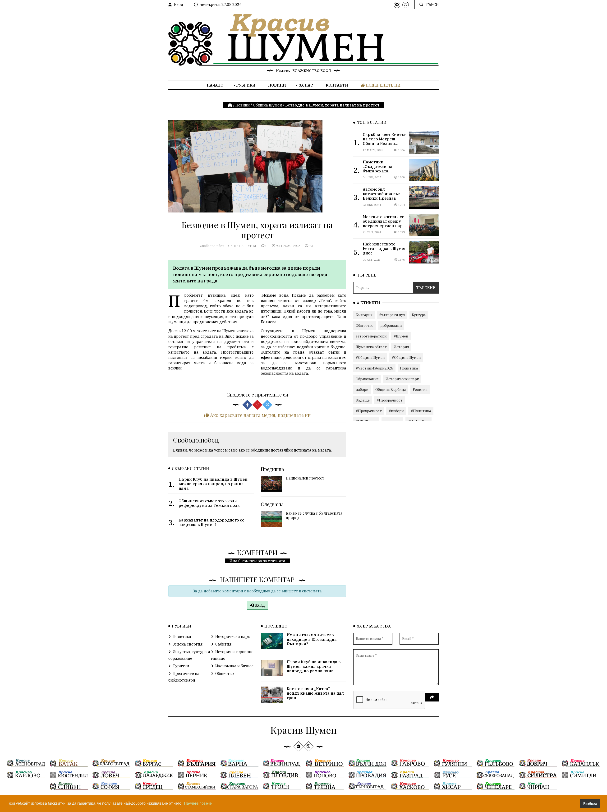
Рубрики (245, 85)
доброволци (391, 325)
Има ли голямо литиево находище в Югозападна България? (312, 639)
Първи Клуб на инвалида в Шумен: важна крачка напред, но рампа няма (314, 666)
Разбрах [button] (590, 803)
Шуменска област (371, 347)
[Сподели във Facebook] (247, 405)
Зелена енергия (187, 644)
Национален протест (305, 477)
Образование (367, 379)
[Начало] (230, 105)
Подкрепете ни (382, 85)
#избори (396, 411)
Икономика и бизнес (234, 666)
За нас (306, 85)
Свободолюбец (212, 246)
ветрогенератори (371, 336)
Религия (420, 389)
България (364, 315)
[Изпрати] (432, 697)
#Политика (421, 411)
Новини (277, 85)
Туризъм (181, 666)
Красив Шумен (303, 730)
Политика (409, 368)
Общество (364, 325)
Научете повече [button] (198, 803)
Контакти (337, 85)
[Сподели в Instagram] (257, 405)
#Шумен (401, 336)
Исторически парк (402, 379)
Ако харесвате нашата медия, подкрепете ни (260, 415)
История (401, 347)
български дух (392, 315)
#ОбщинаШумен (370, 357)
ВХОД (259, 605)
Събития (223, 644)
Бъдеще (363, 400)
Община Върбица (390, 389)
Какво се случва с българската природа (314, 515)
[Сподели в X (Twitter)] (267, 405)
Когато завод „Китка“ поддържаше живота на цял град (315, 693)
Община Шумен (267, 105)
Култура (419, 315)
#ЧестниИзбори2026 (374, 368)
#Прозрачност (390, 400)
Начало (215, 85)
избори (362, 389)
